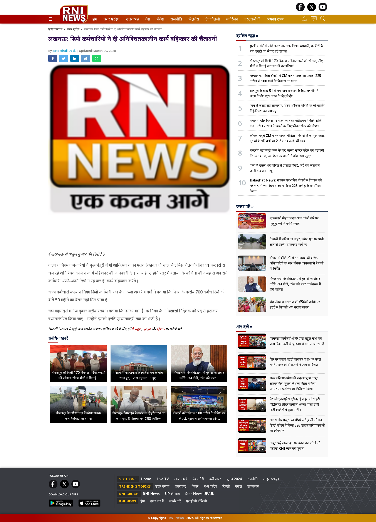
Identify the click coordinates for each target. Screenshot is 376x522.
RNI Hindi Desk (65, 50)
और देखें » (244, 327)
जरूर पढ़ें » (245, 206)
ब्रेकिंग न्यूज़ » (247, 35)
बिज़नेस (193, 19)
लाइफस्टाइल (271, 478)
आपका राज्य (275, 19)
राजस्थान (253, 486)
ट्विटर (161, 328)
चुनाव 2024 (234, 478)
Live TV (163, 478)
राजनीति (175, 19)
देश (147, 19)
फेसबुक (136, 328)
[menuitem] (94, 19)
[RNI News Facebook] (300, 10)
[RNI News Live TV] (314, 20)
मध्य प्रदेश (210, 486)
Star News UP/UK (199, 493)
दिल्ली (226, 486)
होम (94, 19)
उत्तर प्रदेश (111, 19)
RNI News (151, 493)
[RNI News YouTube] (323, 10)
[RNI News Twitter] (311, 10)
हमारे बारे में (157, 501)
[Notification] (304, 20)
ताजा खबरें (180, 478)
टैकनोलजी (211, 19)
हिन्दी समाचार (55, 29)
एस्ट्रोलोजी (251, 19)
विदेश (159, 19)
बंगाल (238, 486)
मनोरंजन (231, 19)
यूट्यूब (147, 328)
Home (146, 478)
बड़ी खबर (215, 478)
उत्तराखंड (131, 19)
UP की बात (172, 493)
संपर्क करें (175, 501)
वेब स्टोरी (198, 478)
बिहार (195, 486)
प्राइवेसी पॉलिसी (196, 501)
